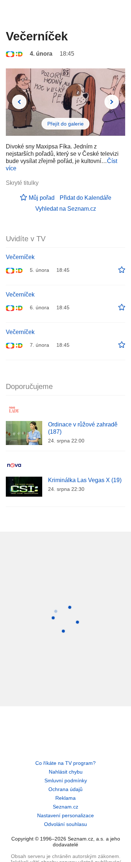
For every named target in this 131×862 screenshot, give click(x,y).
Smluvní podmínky (65, 780)
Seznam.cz (65, 807)
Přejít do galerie (65, 124)
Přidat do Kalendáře (85, 198)
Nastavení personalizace (65, 815)
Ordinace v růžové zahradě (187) (83, 428)
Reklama (65, 798)
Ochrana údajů (65, 789)
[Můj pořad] (121, 270)
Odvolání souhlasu (65, 824)
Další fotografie (111, 102)
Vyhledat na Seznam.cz (65, 209)
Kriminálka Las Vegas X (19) (85, 480)
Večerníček (20, 257)
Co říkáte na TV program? (65, 763)
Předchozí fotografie (19, 102)
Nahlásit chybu (66, 772)
